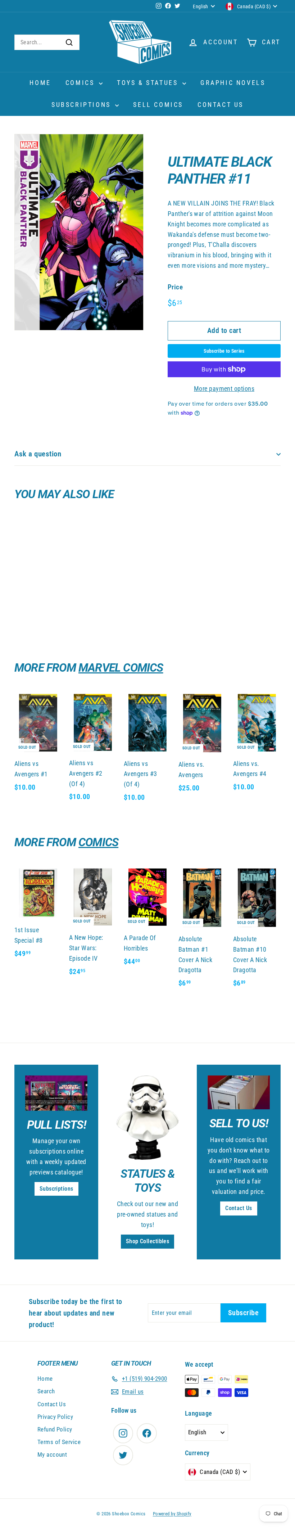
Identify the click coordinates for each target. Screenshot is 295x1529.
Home (40, 82)
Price (175, 287)
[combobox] (47, 42)
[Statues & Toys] (147, 1117)
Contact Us (221, 104)
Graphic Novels (232, 82)
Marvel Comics (120, 668)
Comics (81, 82)
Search (46, 1391)
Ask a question (37, 454)
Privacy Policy (55, 1416)
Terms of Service (59, 1441)
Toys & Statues (149, 82)
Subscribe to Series (224, 351)
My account (52, 1454)
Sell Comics (158, 104)
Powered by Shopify (172, 1513)
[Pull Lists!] (56, 1092)
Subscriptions (82, 104)
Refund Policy (54, 1429)
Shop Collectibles (147, 1241)
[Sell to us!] (239, 1092)
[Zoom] (79, 232)
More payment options (224, 388)
